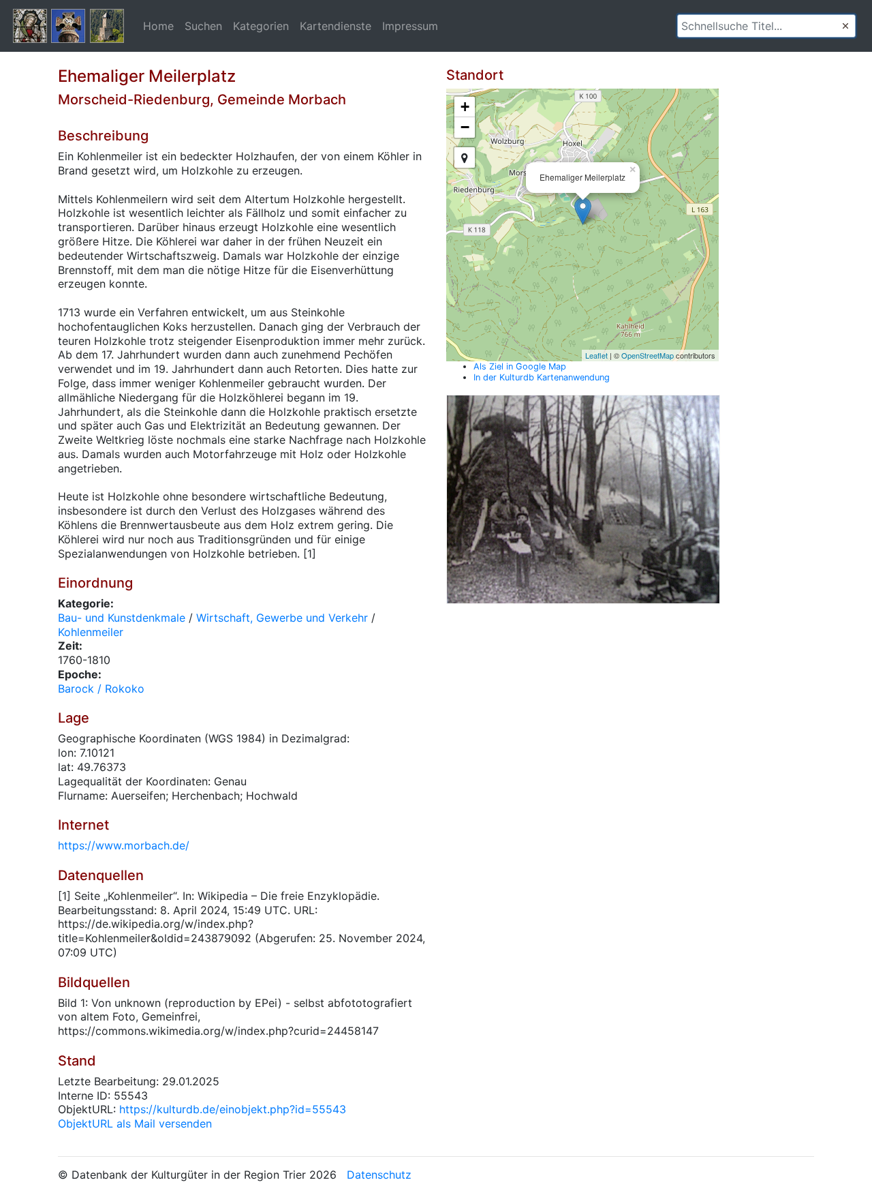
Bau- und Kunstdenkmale (121, 617)
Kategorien (261, 26)
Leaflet (596, 355)
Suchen (203, 26)
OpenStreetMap (647, 355)
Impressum (410, 26)
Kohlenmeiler (90, 632)
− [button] (465, 127)
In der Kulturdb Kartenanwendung (541, 377)
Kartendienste (335, 26)
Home (158, 26)
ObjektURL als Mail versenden (135, 1123)
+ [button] (465, 106)
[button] (845, 25)
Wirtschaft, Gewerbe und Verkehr (282, 617)
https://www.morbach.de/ (123, 845)
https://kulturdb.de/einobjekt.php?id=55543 (232, 1109)
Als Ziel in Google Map (519, 366)
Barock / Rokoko (101, 688)
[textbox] (766, 26)
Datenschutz (379, 1174)
